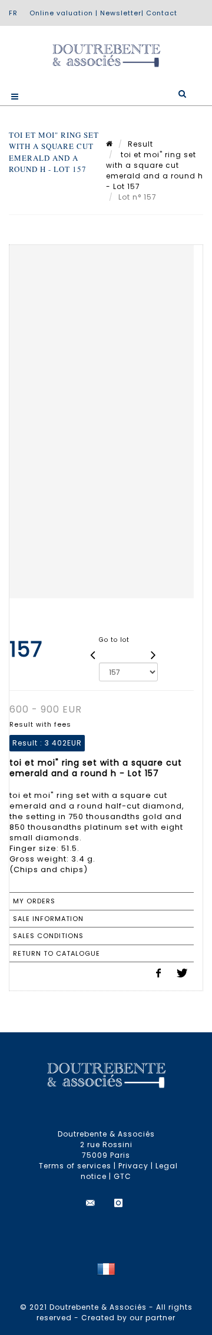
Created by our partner (128, 1318)
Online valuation (61, 13)
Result (140, 144)
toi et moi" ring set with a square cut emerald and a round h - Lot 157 (154, 170)
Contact (161, 13)
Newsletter (120, 13)
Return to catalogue (56, 953)
